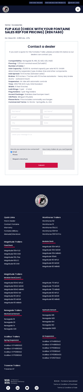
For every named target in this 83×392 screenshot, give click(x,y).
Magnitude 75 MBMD (51, 289)
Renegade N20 (48, 318)
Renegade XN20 (49, 328)
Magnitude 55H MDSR (51, 250)
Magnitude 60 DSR (11, 264)
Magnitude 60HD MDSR (13, 286)
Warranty (8, 228)
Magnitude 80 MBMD (51, 299)
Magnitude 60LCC (11, 260)
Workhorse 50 (48, 221)
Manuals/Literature (12, 234)
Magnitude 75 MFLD (50, 283)
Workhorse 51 (48, 224)
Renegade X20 (10, 329)
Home (7, 25)
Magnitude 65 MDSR (12, 299)
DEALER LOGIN (74, 3)
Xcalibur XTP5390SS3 (13, 355)
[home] (5, 9)
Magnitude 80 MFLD (50, 293)
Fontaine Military (11, 231)
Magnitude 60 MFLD (50, 260)
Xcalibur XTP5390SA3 (51, 351)
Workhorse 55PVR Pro (51, 234)
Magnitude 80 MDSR (50, 296)
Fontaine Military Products (55, 3)
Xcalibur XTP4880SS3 (13, 349)
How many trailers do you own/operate (57, 149)
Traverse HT (9, 369)
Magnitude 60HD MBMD (14, 289)
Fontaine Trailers (36, 3)
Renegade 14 (9, 326)
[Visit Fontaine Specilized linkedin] (18, 388)
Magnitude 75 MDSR (50, 286)
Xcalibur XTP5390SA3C (51, 355)
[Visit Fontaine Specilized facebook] (8, 388)
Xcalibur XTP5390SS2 (13, 352)
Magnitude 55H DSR (12, 254)
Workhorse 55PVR (50, 231)
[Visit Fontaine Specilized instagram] (37, 388)
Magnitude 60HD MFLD (13, 283)
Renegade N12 (48, 325)
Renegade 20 (9, 322)
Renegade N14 (48, 322)
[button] (78, 9)
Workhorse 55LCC (50, 228)
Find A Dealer (9, 221)
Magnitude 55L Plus (12, 257)
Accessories (17, 25)
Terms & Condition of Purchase (65, 384)
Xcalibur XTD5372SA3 (51, 358)
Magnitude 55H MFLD (51, 247)
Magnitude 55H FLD (12, 251)
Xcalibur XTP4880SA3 (51, 345)
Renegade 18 (9, 319)
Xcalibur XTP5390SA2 (51, 348)
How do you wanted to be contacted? (25, 149)
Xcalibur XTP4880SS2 (13, 345)
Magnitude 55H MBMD (51, 253)
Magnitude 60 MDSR (50, 263)
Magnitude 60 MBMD (51, 266)
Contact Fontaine (11, 224)
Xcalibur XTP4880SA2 (51, 341)
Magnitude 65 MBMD (13, 303)
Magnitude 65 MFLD (12, 296)
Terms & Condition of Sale (67, 388)
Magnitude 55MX (49, 256)
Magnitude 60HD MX (12, 293)
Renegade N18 (48, 315)
